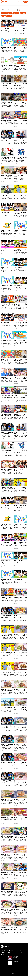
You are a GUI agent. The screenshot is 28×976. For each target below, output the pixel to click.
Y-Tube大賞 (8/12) (18, 560)
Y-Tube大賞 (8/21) (5, 212)
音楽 (3, 15)
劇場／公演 (8, 15)
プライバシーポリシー (18, 952)
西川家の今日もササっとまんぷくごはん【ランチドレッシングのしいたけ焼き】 (7, 929)
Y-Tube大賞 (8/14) (5, 505)
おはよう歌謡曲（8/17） (20, 340)
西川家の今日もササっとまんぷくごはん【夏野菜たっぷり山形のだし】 (20, 636)
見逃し (2, 3)
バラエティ (15, 13)
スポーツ (9, 13)
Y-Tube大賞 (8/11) (18, 579)
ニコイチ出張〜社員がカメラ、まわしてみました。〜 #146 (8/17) (20, 324)
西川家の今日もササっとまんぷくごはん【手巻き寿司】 (20, 782)
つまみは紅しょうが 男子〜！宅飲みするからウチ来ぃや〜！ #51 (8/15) (7, 415)
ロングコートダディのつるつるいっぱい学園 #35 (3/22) (20, 892)
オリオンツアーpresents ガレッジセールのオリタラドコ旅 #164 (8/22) (20, 195)
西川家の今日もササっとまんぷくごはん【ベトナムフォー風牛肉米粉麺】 (7, 874)
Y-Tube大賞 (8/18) (18, 285)
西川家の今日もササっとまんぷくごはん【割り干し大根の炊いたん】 (20, 801)
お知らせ (3, 950)
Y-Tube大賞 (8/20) (5, 249)
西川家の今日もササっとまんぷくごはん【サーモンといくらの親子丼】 (20, 617)
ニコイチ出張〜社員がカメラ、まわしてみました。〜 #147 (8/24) (20, 30)
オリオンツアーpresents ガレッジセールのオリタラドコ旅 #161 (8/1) (7, 654)
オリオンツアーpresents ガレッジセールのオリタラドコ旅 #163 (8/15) (20, 489)
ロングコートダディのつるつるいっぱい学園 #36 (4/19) (20, 837)
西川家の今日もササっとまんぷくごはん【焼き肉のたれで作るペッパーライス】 (20, 911)
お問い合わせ (19, 950)
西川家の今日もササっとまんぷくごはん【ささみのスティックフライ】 (20, 929)
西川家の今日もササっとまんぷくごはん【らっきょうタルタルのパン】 (20, 764)
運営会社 (3, 952)
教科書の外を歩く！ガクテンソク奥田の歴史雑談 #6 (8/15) (20, 397)
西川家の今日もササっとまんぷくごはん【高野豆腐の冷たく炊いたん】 (20, 727)
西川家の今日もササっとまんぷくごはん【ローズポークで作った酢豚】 (20, 819)
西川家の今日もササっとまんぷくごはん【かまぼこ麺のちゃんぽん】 (7, 911)
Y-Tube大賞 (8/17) (5, 322)
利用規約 (9, 952)
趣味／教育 (22, 13)
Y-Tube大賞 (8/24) (5, 28)
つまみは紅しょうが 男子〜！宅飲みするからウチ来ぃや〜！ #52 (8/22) (7, 122)
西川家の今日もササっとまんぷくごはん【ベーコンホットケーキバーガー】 (20, 856)
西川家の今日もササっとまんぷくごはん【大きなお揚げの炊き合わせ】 (7, 892)
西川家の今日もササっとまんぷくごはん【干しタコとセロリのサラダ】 (7, 177)
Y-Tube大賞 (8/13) (5, 542)
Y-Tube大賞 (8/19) (18, 267)
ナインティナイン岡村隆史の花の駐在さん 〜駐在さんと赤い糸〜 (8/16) (20, 379)
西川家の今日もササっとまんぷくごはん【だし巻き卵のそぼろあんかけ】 (7, 801)
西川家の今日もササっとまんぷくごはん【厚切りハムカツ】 (7, 856)
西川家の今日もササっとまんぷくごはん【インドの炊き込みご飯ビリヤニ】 (7, 837)
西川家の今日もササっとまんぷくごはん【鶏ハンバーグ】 (7, 470)
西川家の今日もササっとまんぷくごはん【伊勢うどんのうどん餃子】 (20, 709)
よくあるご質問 (10, 950)
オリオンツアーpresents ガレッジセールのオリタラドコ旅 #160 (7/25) (7, 672)
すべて (3, 13)
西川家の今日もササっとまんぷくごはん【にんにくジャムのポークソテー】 (7, 691)
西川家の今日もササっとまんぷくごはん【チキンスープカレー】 (20, 672)
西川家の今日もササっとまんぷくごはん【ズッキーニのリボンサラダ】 (20, 691)
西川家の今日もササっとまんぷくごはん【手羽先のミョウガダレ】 (20, 746)
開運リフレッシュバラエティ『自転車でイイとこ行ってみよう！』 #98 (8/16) (7, 379)
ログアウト (3, 954)
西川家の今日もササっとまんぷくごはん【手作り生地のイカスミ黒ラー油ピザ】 (7, 819)
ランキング (7, 3)
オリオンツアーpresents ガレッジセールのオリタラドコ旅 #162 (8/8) (7, 636)
